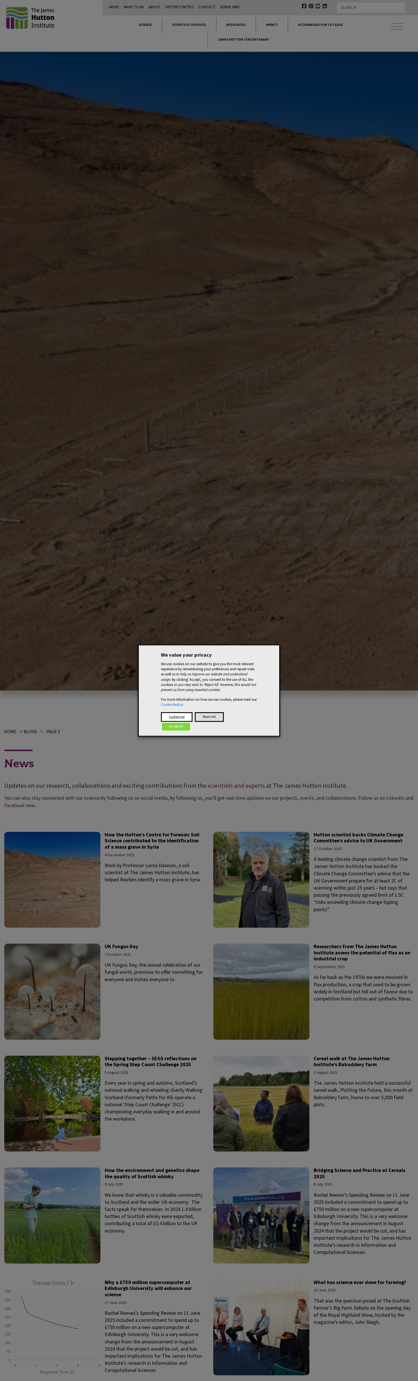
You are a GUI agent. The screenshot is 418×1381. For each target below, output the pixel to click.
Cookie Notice (172, 705)
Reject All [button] (209, 716)
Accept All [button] (176, 726)
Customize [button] (177, 716)
